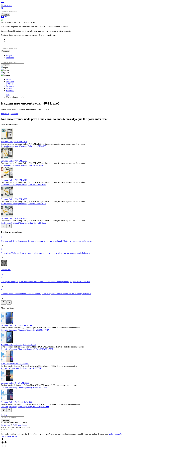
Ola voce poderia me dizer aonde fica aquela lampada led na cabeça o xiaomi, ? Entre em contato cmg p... (42, 241)
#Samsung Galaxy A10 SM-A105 (32, 146)
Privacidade (5, 425)
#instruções (5, 146)
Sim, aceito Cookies (9, 436)
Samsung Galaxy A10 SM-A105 (14, 142)
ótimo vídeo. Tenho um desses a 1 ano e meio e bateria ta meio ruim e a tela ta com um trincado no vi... (41, 253)
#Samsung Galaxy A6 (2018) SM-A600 (33, 407)
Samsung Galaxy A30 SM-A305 (14, 218)
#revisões (4, 330)
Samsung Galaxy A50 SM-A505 (14, 161)
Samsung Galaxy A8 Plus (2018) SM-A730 (18, 344)
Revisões (9, 84)
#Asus (11, 368)
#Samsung (14, 146)
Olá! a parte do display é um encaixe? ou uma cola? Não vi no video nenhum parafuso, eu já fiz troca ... (42, 282)
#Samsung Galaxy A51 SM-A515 (32, 184)
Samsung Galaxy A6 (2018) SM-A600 (16, 402)
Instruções (10, 81)
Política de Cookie (20, 425)
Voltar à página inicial (9, 114)
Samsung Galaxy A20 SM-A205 (14, 199)
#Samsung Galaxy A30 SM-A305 (32, 223)
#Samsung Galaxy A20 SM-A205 (32, 204)
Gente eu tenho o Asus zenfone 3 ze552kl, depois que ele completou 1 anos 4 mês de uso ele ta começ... (42, 294)
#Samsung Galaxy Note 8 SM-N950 (32, 387)
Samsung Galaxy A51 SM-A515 (14, 180)
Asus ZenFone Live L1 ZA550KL (15, 364)
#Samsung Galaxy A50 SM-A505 (32, 165)
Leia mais (88, 241)
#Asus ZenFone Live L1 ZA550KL (28, 368)
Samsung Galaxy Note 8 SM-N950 (15, 383)
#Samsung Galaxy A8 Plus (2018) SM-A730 (35, 349)
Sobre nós (10, 58)
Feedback (5, 415)
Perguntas (10, 86)
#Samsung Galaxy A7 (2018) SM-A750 (33, 330)
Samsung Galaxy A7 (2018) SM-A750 (16, 325)
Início (8, 79)
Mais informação (115, 434)
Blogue (9, 55)
